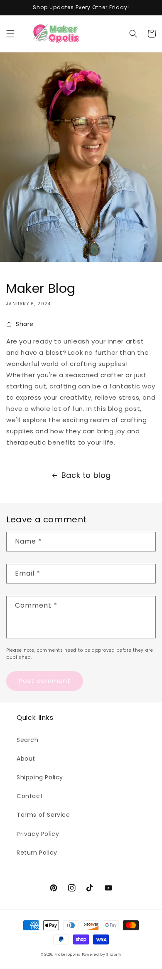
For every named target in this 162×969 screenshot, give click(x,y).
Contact (30, 796)
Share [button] (25, 324)
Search (28, 740)
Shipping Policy (40, 777)
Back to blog (86, 475)
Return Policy (37, 852)
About (26, 758)
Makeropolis (67, 954)
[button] (10, 34)
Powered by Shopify (102, 954)
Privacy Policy (38, 834)
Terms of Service (43, 815)
